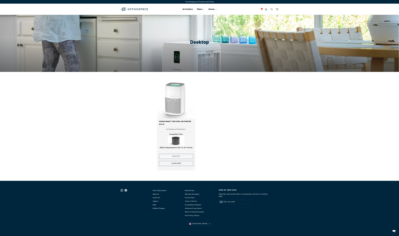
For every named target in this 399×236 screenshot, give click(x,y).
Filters (200, 9)
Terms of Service (191, 201)
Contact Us (156, 198)
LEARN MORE (176, 163)
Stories (211, 9)
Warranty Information (192, 194)
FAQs (154, 205)
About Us (156, 194)
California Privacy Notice (193, 208)
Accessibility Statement (193, 205)
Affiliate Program (159, 208)
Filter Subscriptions (159, 190)
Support (155, 201)
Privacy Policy (190, 198)
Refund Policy (189, 190)
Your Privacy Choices (192, 215)
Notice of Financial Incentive (194, 212)
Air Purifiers (187, 9)
